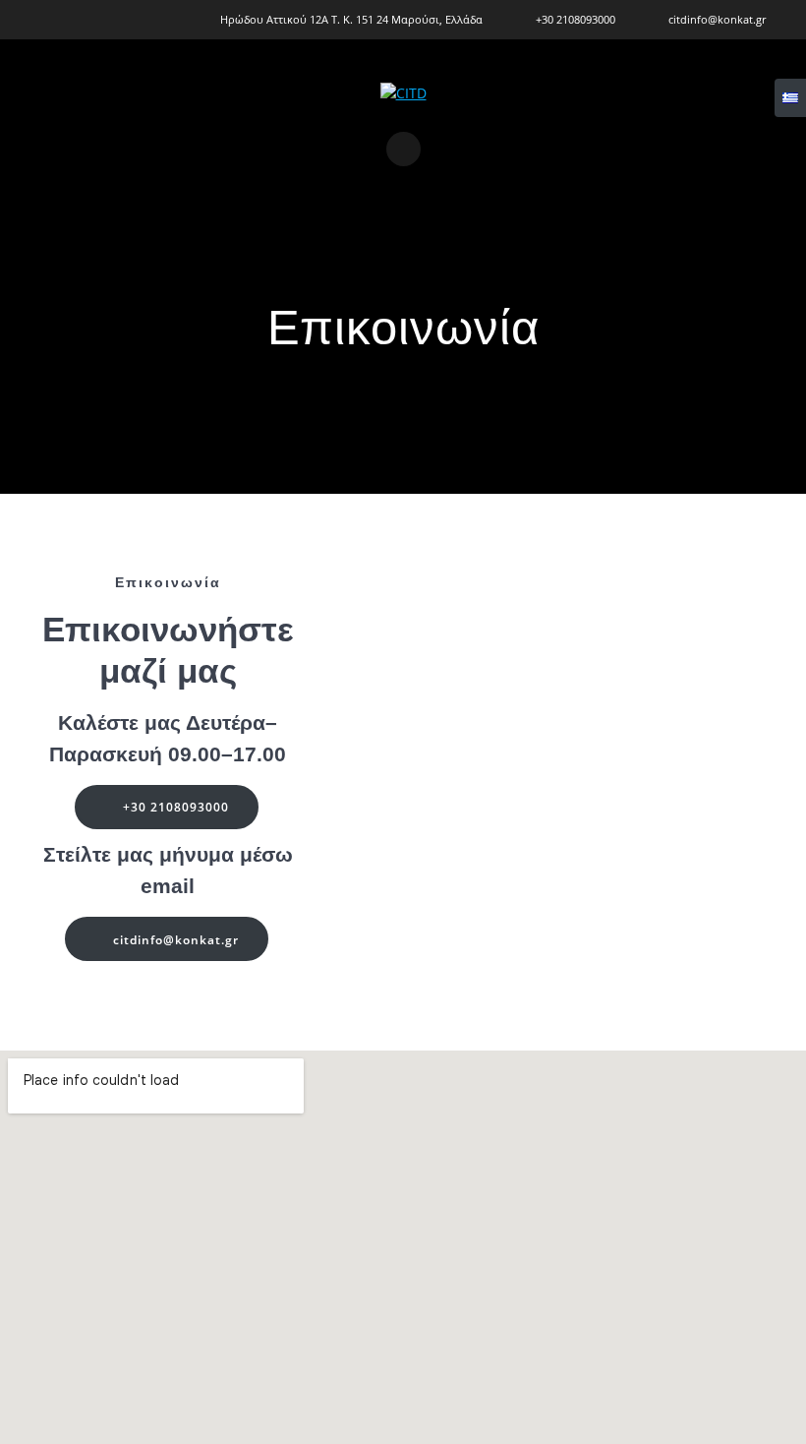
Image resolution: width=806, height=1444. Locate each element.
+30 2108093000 (176, 806)
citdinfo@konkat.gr (176, 939)
